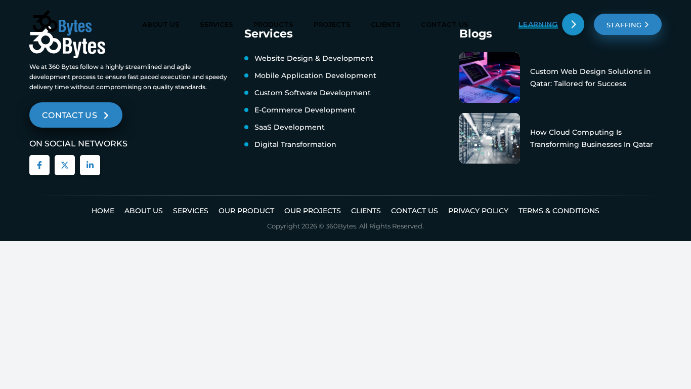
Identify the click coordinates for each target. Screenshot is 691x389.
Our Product (246, 210)
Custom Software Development (312, 92)
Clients (386, 24)
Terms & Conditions (559, 210)
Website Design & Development (313, 58)
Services (216, 24)
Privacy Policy (478, 210)
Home (103, 210)
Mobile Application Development (315, 75)
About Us (161, 24)
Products (273, 24)
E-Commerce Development (305, 109)
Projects (332, 24)
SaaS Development (289, 127)
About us (143, 210)
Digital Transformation (295, 144)
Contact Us (444, 24)
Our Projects (312, 210)
